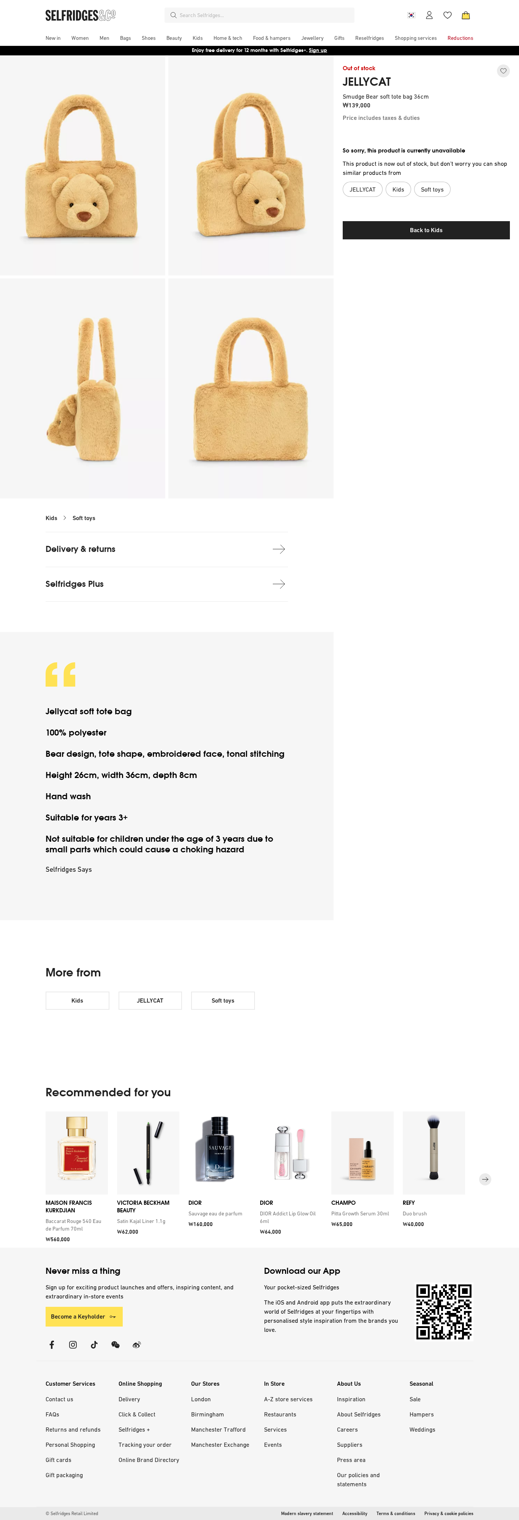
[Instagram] (73, 1349)
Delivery (129, 1399)
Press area (351, 1459)
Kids (51, 518)
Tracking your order (145, 1444)
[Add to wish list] (503, 70)
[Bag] (465, 15)
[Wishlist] (447, 15)
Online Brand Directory (149, 1459)
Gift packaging (64, 1474)
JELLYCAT (367, 82)
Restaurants (280, 1414)
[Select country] (411, 15)
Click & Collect (137, 1414)
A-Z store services (288, 1399)
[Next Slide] (485, 1179)
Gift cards (58, 1459)
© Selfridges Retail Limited (72, 1513)
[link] (75, 1224)
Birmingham (207, 1414)
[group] (259, 1179)
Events (273, 1444)
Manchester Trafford (218, 1429)
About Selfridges (359, 1414)
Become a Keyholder (78, 1316)
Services (275, 1429)
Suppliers (349, 1444)
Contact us (59, 1399)
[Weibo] (137, 1349)
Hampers (422, 1414)
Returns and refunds (73, 1429)
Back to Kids (426, 230)
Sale (415, 1399)
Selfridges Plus (75, 583)
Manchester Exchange (220, 1444)
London (201, 1399)
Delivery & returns (81, 549)
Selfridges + (134, 1429)
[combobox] (265, 15)
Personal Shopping (70, 1444)
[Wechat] (115, 1349)
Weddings (422, 1429)
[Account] (429, 15)
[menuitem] (53, 38)
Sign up (318, 50)
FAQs (52, 1414)
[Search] (174, 15)
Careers (347, 1429)
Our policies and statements (358, 1479)
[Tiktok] (94, 1349)
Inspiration (351, 1399)
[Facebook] (52, 1349)
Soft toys (84, 518)
